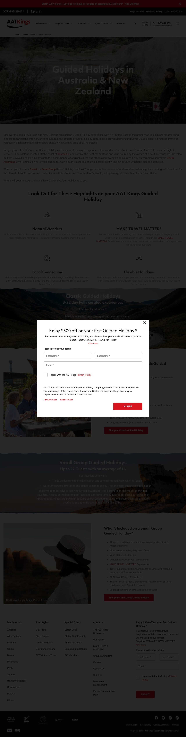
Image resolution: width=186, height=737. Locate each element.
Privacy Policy (84, 374)
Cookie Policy (66, 400)
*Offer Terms (93, 343)
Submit (127, 406)
